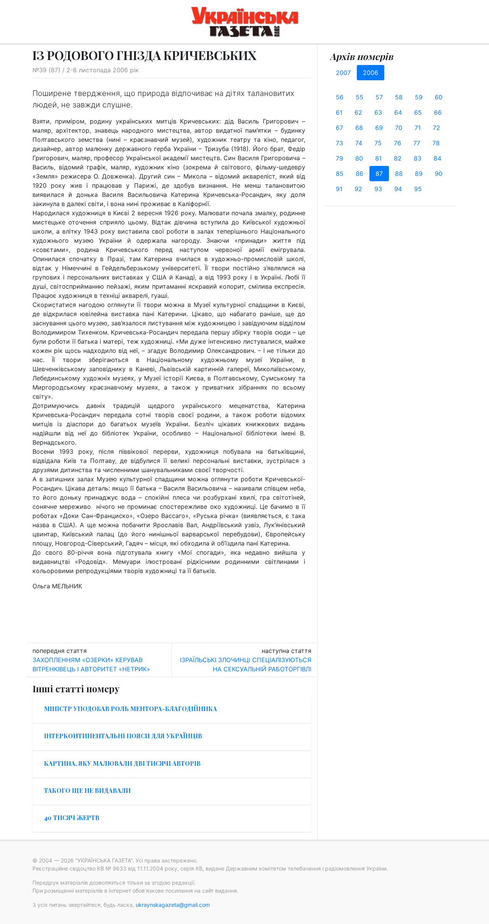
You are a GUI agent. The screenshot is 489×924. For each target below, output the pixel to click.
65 (418, 112)
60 (438, 97)
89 (419, 173)
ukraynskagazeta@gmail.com (173, 904)
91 (339, 189)
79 (339, 158)
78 (436, 143)
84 (437, 158)
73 (339, 143)
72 (436, 128)
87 (379, 173)
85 (339, 173)
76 (397, 143)
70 (398, 128)
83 (417, 158)
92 (358, 189)
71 (418, 128)
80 (359, 158)
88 (399, 173)
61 (339, 112)
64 (398, 112)
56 (339, 97)
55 (359, 97)
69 (379, 128)
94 (398, 189)
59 (419, 97)
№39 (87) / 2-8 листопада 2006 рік (85, 70)
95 (418, 189)
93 (378, 189)
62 (358, 112)
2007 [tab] (343, 72)
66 (438, 112)
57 (379, 97)
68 (359, 128)
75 (378, 143)
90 (438, 173)
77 (416, 143)
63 (378, 112)
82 (398, 158)
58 (399, 97)
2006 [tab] (370, 72)
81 (378, 158)
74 (358, 143)
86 (359, 173)
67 (339, 128)
